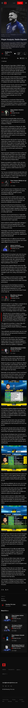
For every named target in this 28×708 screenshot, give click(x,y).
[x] (3, 686)
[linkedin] (6, 686)
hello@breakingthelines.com (9, 682)
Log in (14, 3)
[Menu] (26, 3)
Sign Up (20, 3)
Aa (18, 58)
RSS (3, 701)
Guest (23, 701)
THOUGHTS (11, 669)
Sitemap (10, 701)
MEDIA (18, 669)
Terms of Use (5, 699)
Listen (23, 58)
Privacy (13, 699)
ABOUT (4, 673)
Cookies (21, 699)
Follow (24, 605)
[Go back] (2, 3)
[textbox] (14, 325)
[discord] (11, 686)
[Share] (26, 58)
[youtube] (8, 686)
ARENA (4, 669)
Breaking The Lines (8, 52)
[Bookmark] (6, 58)
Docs (16, 701)
